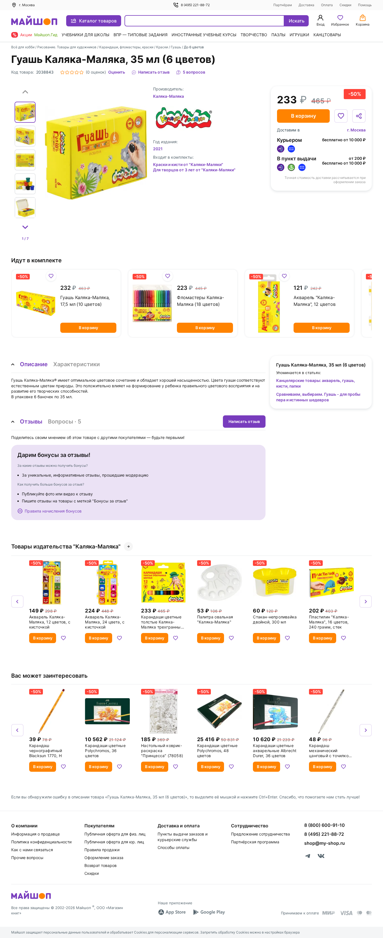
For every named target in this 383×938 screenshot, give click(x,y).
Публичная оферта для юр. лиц (114, 841)
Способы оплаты (174, 847)
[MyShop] (31, 898)
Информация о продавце (35, 834)
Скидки (345, 5)
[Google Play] (209, 912)
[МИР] (328, 913)
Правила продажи (101, 849)
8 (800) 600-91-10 (324, 825)
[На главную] (34, 21)
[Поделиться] (359, 116)
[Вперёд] (365, 601)
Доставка (306, 5)
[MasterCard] (359, 913)
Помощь (365, 5)
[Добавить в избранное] (341, 116)
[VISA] (346, 913)
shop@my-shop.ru (324, 843)
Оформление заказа (103, 857)
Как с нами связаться (32, 849)
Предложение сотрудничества (260, 834)
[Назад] (17, 601)
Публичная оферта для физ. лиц (115, 834)
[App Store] (172, 912)
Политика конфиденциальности (41, 841)
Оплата (327, 5)
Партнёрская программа (255, 841)
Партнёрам (282, 5)
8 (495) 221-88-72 (195, 5)
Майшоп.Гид (45, 34)
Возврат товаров (100, 865)
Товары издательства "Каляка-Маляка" (66, 546)
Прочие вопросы (27, 857)
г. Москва (356, 130)
